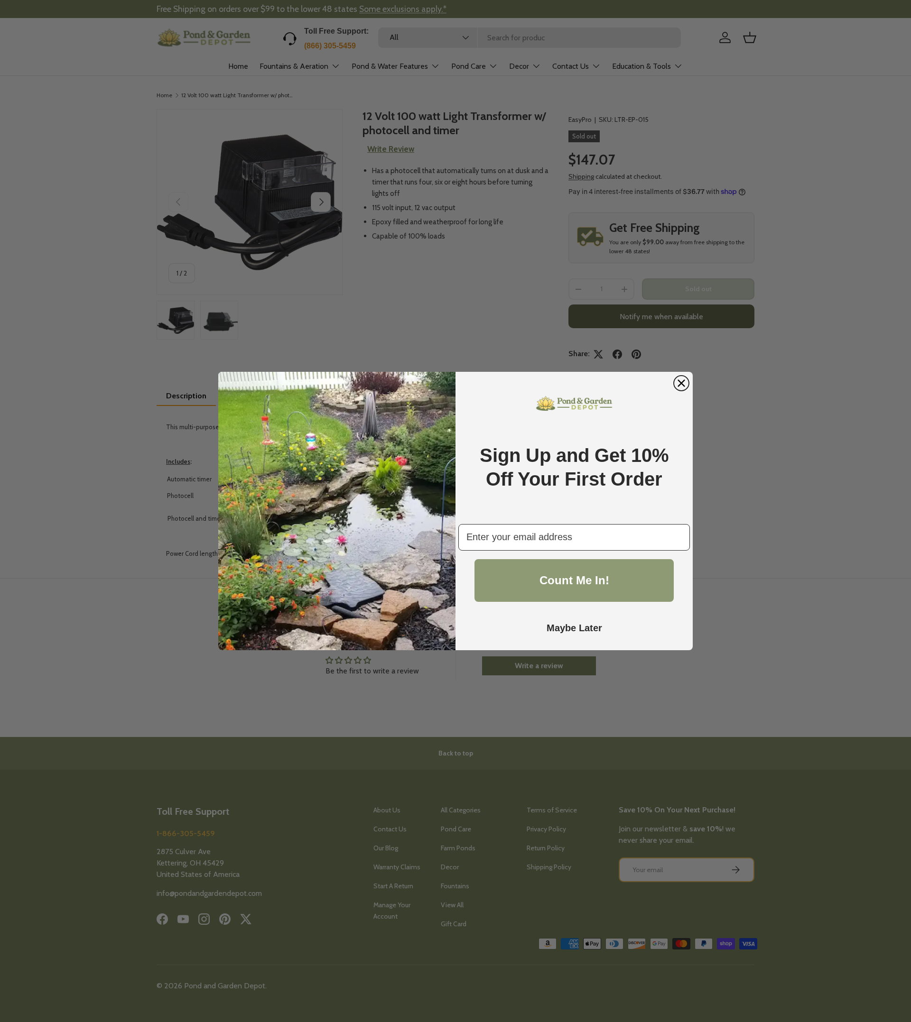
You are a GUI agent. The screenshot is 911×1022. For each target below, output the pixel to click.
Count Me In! (574, 580)
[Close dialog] (681, 383)
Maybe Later (574, 628)
